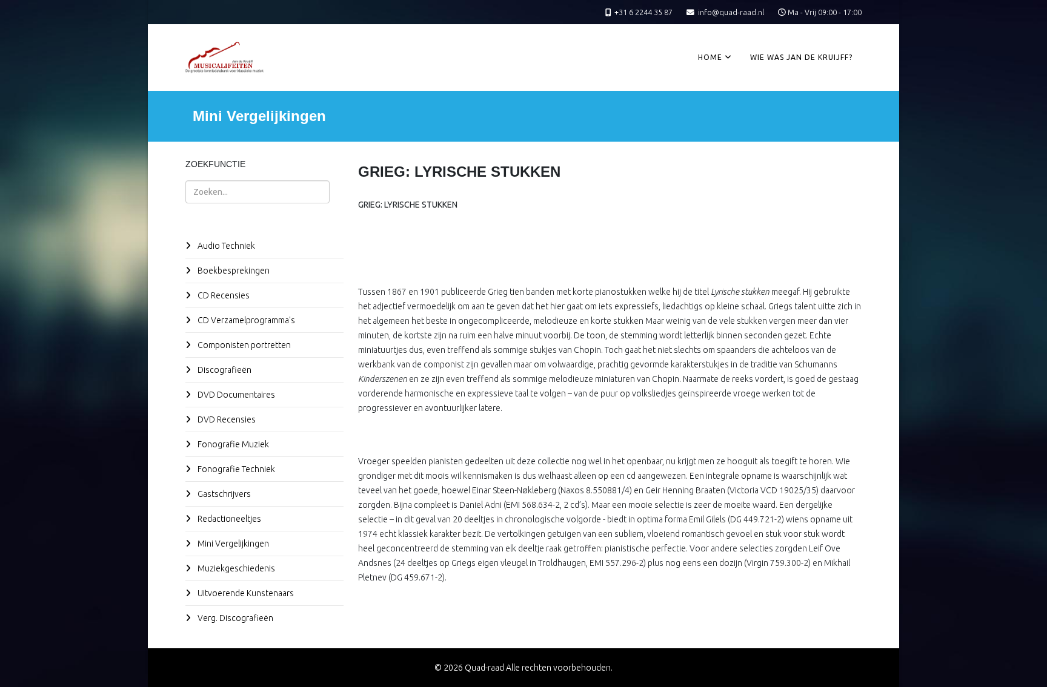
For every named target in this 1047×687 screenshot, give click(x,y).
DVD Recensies (226, 419)
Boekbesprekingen (233, 270)
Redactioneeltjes (228, 519)
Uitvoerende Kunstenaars (245, 593)
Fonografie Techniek (235, 469)
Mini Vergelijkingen (232, 543)
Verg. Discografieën (234, 618)
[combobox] (257, 191)
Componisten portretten (243, 345)
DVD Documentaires (235, 394)
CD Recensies (223, 295)
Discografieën (223, 370)
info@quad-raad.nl (731, 12)
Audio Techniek (225, 246)
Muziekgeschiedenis (235, 568)
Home (710, 57)
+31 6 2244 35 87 (643, 12)
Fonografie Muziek (232, 444)
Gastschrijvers (223, 494)
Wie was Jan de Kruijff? (801, 57)
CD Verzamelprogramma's (245, 320)
